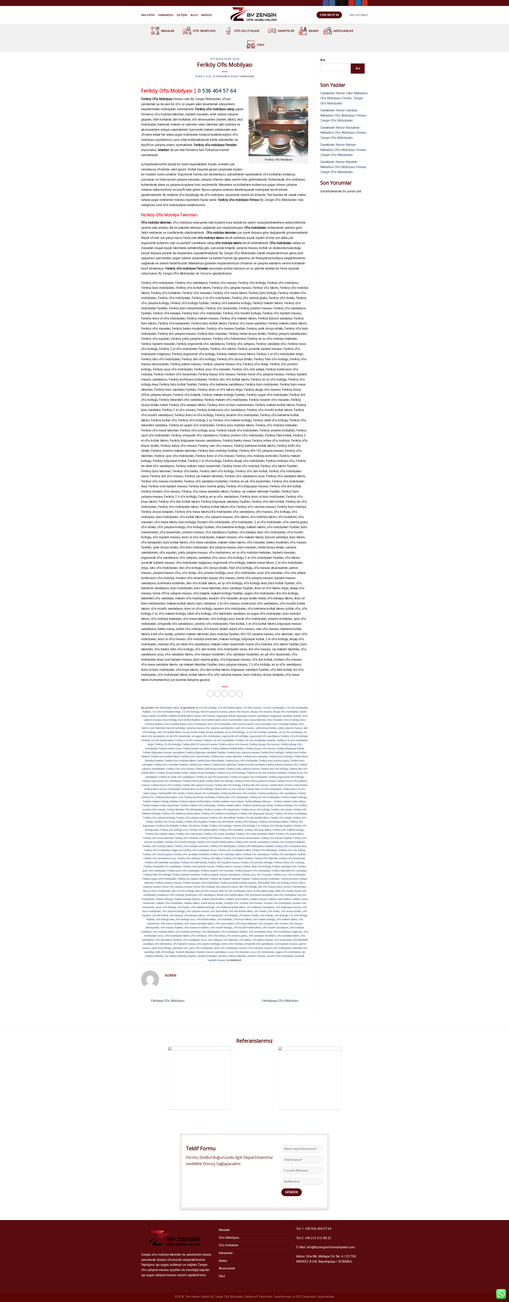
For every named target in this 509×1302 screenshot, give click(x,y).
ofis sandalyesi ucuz (195, 939)
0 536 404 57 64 (217, 90)
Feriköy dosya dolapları (202, 772)
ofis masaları (265, 923)
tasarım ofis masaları (251, 948)
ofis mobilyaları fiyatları (234, 931)
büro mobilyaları (197, 724)
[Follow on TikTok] (339, 3)
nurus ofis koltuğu (166, 907)
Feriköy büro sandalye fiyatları (171, 764)
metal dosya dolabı (212, 903)
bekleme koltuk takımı (181, 715)
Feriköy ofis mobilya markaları (288, 841)
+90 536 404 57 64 (318, 1229)
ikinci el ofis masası (206, 890)
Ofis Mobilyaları (211, 931)
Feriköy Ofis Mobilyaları (223, 846)
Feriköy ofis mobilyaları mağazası (163, 850)
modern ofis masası (251, 903)
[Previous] (142, 1081)
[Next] (367, 1081)
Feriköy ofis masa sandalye (219, 833)
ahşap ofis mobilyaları (285, 711)
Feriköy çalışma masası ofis (282, 764)
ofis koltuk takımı (206, 919)
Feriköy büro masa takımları (226, 756)
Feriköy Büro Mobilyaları (210, 760)
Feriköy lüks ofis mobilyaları (232, 797)
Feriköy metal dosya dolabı (258, 805)
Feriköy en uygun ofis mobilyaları (248, 776)
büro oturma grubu (243, 724)
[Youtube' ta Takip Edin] (365, 3)
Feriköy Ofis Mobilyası (265, 850)
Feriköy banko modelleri (196, 748)
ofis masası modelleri (196, 927)
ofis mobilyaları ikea (260, 931)
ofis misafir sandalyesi (275, 927)
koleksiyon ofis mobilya (170, 894)
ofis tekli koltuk (163, 943)
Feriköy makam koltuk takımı (195, 801)
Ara (322, 60)
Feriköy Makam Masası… (259, 801)
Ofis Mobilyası (204, 31)
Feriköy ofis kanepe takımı (273, 821)
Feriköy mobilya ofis (286, 805)
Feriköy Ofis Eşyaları (196, 821)
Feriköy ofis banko (281, 809)
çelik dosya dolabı (265, 727)
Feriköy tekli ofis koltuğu (157, 874)
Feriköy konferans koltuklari (199, 797)
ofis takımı (245, 939)
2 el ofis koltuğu (208, 707)
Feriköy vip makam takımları (193, 878)
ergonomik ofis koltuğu (234, 736)
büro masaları (275, 719)
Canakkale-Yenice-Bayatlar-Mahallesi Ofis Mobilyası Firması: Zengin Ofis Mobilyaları (343, 167)
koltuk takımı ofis (239, 894)
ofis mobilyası (198, 935)
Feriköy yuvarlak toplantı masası (238, 882)
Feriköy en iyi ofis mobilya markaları (267, 772)
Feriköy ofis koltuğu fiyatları (276, 825)
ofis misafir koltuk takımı (247, 927)
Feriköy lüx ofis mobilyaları (264, 797)
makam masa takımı (237, 899)
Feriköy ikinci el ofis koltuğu (197, 789)
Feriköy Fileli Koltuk (193, 780)
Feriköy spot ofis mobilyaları (183, 870)
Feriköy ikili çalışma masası (198, 785)
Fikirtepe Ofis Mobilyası (167, 1001)
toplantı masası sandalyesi (211, 951)
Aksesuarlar (343, 31)
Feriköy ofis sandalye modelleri (191, 854)
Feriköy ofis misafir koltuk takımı (215, 841)
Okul (261, 45)
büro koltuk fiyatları (189, 719)
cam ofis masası (244, 727)
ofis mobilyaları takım (177, 935)
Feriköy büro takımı (199, 764)
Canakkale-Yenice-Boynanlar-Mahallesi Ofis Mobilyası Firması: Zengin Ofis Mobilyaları (343, 133)
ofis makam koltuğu (264, 919)
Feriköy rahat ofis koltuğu (256, 866)
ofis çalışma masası (197, 911)
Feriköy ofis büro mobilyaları (290, 813)
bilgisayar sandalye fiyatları (285, 715)
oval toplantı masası (286, 943)
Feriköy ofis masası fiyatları (276, 838)
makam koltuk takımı (213, 899)
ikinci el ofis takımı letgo (260, 890)
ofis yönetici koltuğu (208, 943)
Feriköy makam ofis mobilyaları (198, 805)
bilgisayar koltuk (226, 715)
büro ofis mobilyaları (219, 724)
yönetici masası (256, 955)
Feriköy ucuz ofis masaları (257, 874)
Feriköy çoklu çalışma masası (243, 768)
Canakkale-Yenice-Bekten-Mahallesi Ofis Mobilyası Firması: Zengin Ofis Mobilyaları (343, 150)
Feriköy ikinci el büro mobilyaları (162, 789)
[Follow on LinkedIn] (358, 3)
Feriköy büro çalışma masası (243, 752)
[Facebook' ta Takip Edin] (326, 3)
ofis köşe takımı (243, 919)
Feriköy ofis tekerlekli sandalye (162, 862)
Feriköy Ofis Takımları (266, 858)
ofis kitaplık (230, 915)
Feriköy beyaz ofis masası (260, 748)
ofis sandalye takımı (288, 935)
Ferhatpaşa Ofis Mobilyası (280, 1001)
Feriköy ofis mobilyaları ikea (290, 846)
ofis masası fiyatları (171, 927)
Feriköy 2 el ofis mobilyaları (218, 740)
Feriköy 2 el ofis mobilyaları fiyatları (256, 740)
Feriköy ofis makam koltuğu (288, 829)
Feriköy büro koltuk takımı (165, 756)
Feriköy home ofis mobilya (166, 785)
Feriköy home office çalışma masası (255, 780)
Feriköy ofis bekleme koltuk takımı (181, 813)
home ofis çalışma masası (177, 886)
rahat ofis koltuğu (161, 948)
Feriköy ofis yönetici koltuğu (256, 862)
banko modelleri (158, 715)
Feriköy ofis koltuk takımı (203, 829)
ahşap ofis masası (261, 711)
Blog (194, 15)
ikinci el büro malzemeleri (291, 886)
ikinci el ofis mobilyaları (232, 890)
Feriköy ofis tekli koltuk (194, 862)
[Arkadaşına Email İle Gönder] (224, 693)
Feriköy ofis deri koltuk (222, 817)
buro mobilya (291, 719)
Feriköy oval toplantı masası (199, 866)
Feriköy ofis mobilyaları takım (234, 850)
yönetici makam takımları (232, 955)
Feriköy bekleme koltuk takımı (227, 748)
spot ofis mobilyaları (226, 948)
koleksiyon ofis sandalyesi (200, 894)
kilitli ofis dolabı (285, 890)
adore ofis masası (238, 711)
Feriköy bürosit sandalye (251, 764)
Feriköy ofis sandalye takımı (226, 854)
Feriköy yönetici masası (168, 882)
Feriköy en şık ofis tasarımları (212, 776)
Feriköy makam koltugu (294, 797)
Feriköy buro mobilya (281, 756)
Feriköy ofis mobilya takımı (158, 846)
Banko (314, 31)
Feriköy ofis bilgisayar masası (256, 813)
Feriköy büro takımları (224, 764)
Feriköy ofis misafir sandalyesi (252, 841)
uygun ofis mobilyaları (288, 951)
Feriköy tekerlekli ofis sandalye (289, 870)
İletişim (182, 15)
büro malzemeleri (232, 719)
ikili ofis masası (267, 886)
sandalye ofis (180, 948)
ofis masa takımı (224, 923)
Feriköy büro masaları (255, 756)
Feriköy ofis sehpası (188, 858)
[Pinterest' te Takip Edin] (352, 3)
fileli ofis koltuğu (280, 882)
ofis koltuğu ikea (165, 919)
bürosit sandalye (175, 727)
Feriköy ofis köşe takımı (258, 829)
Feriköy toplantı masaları (186, 874)
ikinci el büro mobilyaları (157, 890)
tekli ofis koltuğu (165, 951)
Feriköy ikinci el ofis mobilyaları (264, 789)
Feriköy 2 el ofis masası (188, 740)
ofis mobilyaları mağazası (287, 931)
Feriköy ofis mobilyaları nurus (200, 850)
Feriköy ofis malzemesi (189, 833)
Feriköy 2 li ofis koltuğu (168, 744)
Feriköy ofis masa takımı (290, 833)
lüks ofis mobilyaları (285, 894)
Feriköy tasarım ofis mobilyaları (252, 870)
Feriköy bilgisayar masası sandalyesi (164, 752)
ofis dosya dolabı (291, 911)
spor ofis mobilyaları (201, 948)
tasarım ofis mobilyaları (277, 948)
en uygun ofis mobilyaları (206, 736)
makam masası (258, 899)
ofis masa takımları (246, 923)
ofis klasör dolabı (249, 915)
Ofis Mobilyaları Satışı (225, 58)
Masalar (167, 31)
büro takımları (157, 727)
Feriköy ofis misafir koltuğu (180, 841)
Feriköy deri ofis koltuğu (274, 768)
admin (234, 76)
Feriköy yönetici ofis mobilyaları (201, 882)
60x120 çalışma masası (214, 711)
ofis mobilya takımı (163, 931)
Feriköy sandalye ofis (284, 866)
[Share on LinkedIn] (239, 693)
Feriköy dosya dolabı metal (172, 772)
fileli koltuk (263, 882)
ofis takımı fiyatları (262, 939)
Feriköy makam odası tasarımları (160, 805)
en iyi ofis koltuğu (235, 732)
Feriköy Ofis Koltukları (231, 829)
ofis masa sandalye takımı (199, 923)
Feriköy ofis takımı (211, 858)
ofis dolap (274, 911)
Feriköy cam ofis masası (180, 768)
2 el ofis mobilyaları (273, 707)
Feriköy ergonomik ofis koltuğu (286, 776)
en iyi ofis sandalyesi (291, 732)
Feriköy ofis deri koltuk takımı (252, 817)
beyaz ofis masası (204, 715)
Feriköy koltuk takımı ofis (169, 797)
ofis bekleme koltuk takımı (231, 907)
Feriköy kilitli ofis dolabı (171, 793)
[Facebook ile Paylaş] (210, 693)
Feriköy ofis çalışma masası (192, 817)
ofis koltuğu (266, 915)
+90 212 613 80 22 (318, 1238)
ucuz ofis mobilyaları (262, 951)
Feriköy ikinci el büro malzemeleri (288, 785)
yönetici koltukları (207, 955)
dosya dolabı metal (194, 732)
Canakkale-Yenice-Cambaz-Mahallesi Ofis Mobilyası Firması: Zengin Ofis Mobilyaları (343, 115)
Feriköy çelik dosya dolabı (210, 768)
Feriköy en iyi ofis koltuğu (231, 772)
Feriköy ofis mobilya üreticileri (191, 846)
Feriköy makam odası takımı (290, 801)
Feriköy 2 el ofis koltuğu (294, 736)
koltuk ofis (223, 894)
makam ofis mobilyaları (169, 903)
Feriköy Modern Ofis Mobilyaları (185, 809)
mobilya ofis (231, 903)
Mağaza (206, 15)
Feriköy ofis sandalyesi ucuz (160, 858)
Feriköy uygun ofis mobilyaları (159, 878)
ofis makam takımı (287, 919)
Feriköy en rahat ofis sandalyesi (177, 776)
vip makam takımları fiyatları (180, 955)
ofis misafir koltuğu (221, 927)
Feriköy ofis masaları (186, 838)
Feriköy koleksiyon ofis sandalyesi (277, 793)
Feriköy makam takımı (229, 805)
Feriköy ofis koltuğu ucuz (174, 829)
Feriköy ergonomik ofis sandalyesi (162, 780)
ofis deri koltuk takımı (241, 911)
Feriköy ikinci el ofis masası (229, 789)
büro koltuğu (170, 719)
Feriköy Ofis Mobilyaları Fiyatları (255, 846)
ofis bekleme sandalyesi (261, 907)
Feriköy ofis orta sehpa (292, 850)
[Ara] (311, 15)
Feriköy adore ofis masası (233, 744)
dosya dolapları (215, 732)
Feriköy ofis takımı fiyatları (238, 858)
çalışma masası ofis (198, 727)
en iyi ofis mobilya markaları (262, 732)
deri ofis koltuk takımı (169, 732)
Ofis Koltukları (246, 31)
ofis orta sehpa (216, 935)
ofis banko (183, 907)
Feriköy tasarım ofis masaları (217, 870)
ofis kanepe (176, 915)
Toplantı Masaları (185, 951)
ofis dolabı (260, 911)
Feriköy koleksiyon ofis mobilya (238, 793)
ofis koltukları (224, 919)
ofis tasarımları (282, 939)
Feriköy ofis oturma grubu (157, 854)
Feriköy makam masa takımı (228, 801)
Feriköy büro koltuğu (272, 752)
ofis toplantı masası (184, 943)
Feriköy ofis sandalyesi (256, 854)
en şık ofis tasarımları (178, 736)
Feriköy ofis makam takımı (160, 833)
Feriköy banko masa (170, 748)
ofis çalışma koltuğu (173, 911)
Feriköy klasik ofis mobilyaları (203, 793)
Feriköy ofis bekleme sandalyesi (219, 813)
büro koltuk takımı (211, 719)
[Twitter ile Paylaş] (217, 693)
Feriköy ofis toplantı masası (223, 862)
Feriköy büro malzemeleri (195, 756)
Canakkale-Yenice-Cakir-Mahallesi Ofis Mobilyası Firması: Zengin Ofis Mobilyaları (344, 98)
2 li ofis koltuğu (190, 711)
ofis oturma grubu (237, 935)
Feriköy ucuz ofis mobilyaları (289, 874)
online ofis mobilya (232, 943)
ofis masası (281, 923)
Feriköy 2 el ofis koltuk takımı (158, 740)
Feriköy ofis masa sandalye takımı (255, 833)
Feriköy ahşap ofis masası (265, 744)
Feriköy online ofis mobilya (289, 862)
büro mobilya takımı (175, 724)
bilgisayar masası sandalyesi (252, 715)
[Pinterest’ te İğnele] (232, 693)
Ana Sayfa (147, 15)
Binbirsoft (251, 1296)
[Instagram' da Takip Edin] (332, 3)
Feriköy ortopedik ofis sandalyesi (163, 866)
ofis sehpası (215, 939)
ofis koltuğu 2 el (284, 915)
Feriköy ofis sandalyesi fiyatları (288, 854)
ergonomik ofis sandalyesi (264, 736)
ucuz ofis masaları (238, 951)
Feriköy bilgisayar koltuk (290, 748)
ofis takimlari (230, 939)
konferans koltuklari (261, 894)
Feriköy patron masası (228, 866)
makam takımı (192, 903)
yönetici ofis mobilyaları (280, 955)
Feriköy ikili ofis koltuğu (228, 785)
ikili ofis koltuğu (248, 886)
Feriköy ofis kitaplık (167, 825)
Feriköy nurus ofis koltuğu (255, 809)
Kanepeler (286, 31)
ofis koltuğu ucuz (185, 919)
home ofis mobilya (204, 886)
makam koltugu (164, 899)
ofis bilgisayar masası (288, 907)
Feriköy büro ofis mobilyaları (241, 760)
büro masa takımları (255, 719)
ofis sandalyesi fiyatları (168, 939)
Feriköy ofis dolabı (281, 817)
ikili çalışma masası (227, 886)
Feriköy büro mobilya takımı (180, 760)
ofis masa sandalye (172, 923)
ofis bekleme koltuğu (203, 907)
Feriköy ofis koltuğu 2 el (246, 825)
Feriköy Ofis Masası (210, 838)
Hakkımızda (165, 15)
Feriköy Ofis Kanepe (246, 821)
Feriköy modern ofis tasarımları (222, 809)
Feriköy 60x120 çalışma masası (200, 744)
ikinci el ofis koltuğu (183, 890)
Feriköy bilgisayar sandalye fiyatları (206, 752)
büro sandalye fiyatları (285, 724)
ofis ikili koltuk (160, 915)
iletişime (206, 273)
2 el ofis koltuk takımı (230, 707)
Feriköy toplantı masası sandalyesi (221, 874)
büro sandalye (263, 724)
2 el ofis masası (252, 707)
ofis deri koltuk (219, 911)
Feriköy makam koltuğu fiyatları (160, 801)
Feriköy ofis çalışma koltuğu (159, 817)
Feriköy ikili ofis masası (255, 785)
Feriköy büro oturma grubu (274, 760)
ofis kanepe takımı (194, 915)
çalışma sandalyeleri (222, 727)
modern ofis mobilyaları (277, 903)
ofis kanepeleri (214, 915)
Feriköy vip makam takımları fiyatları (230, 878)
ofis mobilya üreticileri (188, 931)
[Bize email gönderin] (345, 3)
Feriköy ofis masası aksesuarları (241, 838)
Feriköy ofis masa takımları (158, 838)
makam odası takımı (279, 899)
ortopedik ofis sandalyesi (258, 943)
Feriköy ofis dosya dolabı (168, 821)
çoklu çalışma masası (290, 727)
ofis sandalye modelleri (262, 935)
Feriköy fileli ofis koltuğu (219, 780)
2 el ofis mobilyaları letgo (166, 711)
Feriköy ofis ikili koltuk (221, 821)
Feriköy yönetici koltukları (265, 878)
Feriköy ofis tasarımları (292, 858)
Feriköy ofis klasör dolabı (193, 825)
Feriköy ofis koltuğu (220, 825)
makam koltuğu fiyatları (187, 899)
